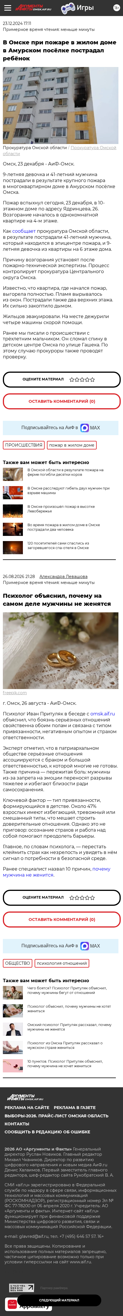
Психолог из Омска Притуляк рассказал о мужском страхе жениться (65, 1045)
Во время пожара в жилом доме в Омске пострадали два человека (63, 527)
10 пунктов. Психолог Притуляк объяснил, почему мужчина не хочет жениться (65, 1063)
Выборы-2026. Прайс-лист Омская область (56, 1115)
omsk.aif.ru (102, 714)
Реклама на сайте (27, 1107)
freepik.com (15, 692)
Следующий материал (59, 1300)
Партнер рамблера (54, 1288)
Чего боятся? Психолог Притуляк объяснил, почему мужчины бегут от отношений (67, 990)
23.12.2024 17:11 (17, 23)
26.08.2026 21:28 (19, 576)
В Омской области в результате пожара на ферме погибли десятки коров (65, 472)
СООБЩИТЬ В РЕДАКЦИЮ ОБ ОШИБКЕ (47, 1132)
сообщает (24, 231)
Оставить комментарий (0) (62, 401)
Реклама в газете (75, 1107)
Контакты (17, 1123)
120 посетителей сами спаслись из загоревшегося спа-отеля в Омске (58, 545)
